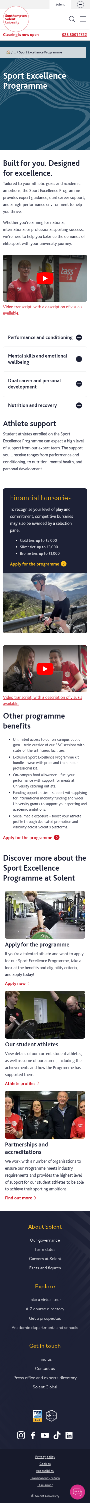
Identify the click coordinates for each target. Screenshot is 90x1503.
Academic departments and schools (45, 1327)
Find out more (18, 1197)
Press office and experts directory (45, 1377)
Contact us (45, 1368)
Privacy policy (45, 1456)
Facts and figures (45, 1267)
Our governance (45, 1240)
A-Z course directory (45, 1308)
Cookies (45, 1463)
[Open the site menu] (83, 18)
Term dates (45, 1249)
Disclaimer (45, 1484)
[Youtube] (45, 1438)
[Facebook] (33, 1438)
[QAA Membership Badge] (51, 1416)
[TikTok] (57, 1438)
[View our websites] (80, 4)
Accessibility (45, 1470)
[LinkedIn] (69, 1438)
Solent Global (45, 1386)
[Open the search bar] (72, 19)
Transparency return (45, 1477)
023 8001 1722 (74, 34)
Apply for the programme (34, 563)
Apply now (15, 983)
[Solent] (16, 19)
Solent (60, 4)
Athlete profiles (20, 1083)
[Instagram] (21, 1438)
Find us (45, 1359)
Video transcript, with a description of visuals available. (42, 310)
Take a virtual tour (45, 1299)
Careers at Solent (45, 1258)
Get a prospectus (45, 1318)
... (15, 52)
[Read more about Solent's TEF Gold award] (37, 1416)
